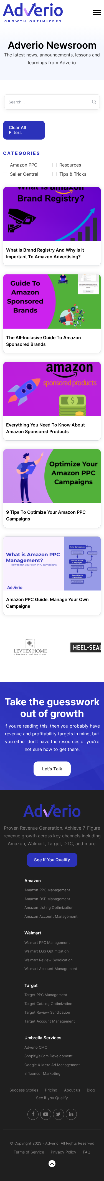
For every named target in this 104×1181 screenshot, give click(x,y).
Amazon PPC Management (47, 890)
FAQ (86, 1152)
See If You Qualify (52, 859)
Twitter (58, 1114)
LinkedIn (71, 1114)
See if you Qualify (52, 1097)
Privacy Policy (63, 1152)
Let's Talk (52, 768)
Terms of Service (29, 1152)
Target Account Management (49, 1021)
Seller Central (24, 174)
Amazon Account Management (51, 916)
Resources (70, 165)
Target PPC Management (45, 995)
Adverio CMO (35, 1047)
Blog (91, 1090)
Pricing (51, 1090)
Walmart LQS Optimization (46, 951)
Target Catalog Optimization (48, 1003)
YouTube (45, 1114)
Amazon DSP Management (47, 899)
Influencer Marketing (42, 1073)
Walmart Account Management (50, 968)
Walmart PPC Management (47, 942)
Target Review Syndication (47, 1012)
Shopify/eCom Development (48, 1056)
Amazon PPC (23, 165)
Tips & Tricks (72, 174)
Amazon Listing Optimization (48, 907)
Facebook (33, 1114)
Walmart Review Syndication (48, 960)
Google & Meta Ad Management (52, 1065)
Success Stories (23, 1090)
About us (72, 1090)
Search (94, 102)
